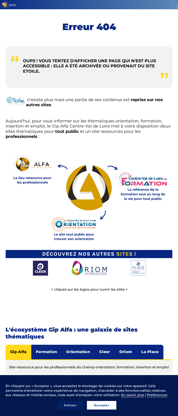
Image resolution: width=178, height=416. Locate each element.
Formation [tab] (46, 352)
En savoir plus (132, 395)
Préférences (157, 395)
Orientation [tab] (78, 352)
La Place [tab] (150, 352)
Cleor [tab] (104, 352)
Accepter (101, 405)
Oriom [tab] (125, 352)
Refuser (70, 405)
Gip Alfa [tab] (18, 352)
